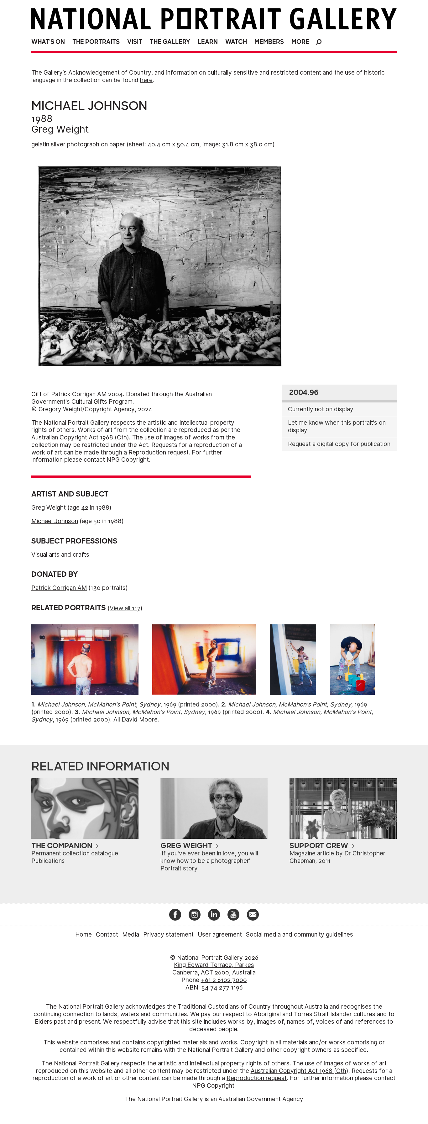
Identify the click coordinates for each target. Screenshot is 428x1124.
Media (130, 934)
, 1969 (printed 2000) (127, 704)
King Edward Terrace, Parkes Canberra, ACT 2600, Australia (214, 968)
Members (269, 42)
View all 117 (125, 608)
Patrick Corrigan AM (59, 587)
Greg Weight (60, 129)
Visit (134, 42)
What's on (48, 42)
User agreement (220, 934)
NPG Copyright (128, 459)
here (146, 80)
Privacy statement (168, 934)
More (300, 42)
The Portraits (96, 42)
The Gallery (170, 42)
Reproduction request (158, 452)
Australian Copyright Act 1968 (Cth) (80, 437)
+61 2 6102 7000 (224, 980)
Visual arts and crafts (60, 554)
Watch (236, 42)
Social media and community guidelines (299, 934)
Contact (107, 934)
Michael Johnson (54, 521)
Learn (208, 42)
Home (83, 934)
